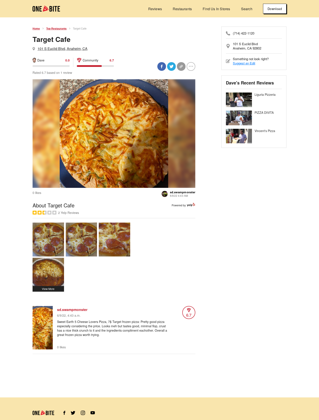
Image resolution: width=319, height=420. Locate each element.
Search (246, 9)
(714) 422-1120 (243, 33)
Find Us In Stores (216, 9)
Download (275, 9)
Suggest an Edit (244, 63)
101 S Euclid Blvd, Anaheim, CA (62, 48)
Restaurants (182, 9)
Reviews (155, 9)
